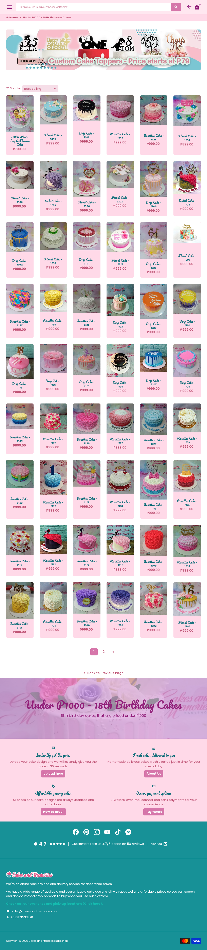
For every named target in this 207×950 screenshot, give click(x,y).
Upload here (53, 773)
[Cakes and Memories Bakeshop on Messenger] (128, 832)
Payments (154, 812)
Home (12, 17)
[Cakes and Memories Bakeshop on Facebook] (76, 832)
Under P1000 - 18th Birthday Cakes (47, 17)
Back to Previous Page (103, 673)
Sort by (13, 88)
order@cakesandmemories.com (32, 911)
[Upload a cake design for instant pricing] (103, 49)
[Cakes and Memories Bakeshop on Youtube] (107, 832)
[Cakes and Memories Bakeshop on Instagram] (97, 832)
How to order (53, 812)
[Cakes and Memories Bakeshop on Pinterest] (86, 832)
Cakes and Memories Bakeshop (48, 941)
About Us (154, 773)
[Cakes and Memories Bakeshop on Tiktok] (118, 832)
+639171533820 (19, 917)
